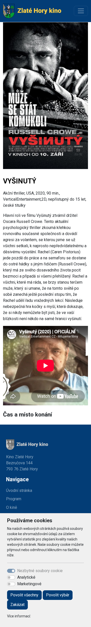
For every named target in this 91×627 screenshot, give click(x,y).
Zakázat (17, 604)
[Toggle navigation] (81, 11)
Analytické (26, 577)
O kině (11, 507)
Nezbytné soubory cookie (40, 570)
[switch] (11, 577)
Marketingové (29, 583)
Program (13, 498)
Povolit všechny (24, 595)
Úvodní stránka (19, 490)
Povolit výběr (57, 595)
